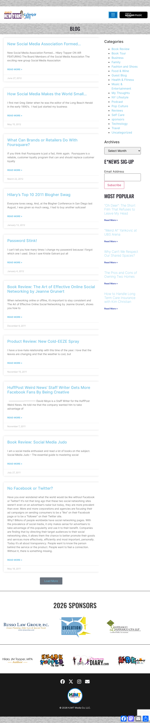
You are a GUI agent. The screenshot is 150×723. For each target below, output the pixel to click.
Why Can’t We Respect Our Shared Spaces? (121, 254)
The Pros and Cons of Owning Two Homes (120, 275)
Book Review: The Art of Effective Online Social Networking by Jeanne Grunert (51, 289)
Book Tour (119, 53)
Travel (116, 128)
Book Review (121, 49)
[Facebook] (62, 681)
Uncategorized (122, 132)
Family (116, 62)
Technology (120, 123)
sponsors (118, 119)
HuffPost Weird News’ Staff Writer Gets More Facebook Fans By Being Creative (48, 389)
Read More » (14, 69)
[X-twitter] (71, 681)
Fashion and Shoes (125, 66)
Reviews (117, 110)
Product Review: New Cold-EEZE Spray (43, 341)
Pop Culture (120, 106)
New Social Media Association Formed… (44, 44)
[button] (51, 581)
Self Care (118, 115)
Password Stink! (22, 240)
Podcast (117, 101)
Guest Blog (119, 75)
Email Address (114, 171)
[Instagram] (79, 681)
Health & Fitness (123, 80)
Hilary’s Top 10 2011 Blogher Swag (38, 194)
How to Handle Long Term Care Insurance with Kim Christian (119, 298)
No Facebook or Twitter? (30, 488)
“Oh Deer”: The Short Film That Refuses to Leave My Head (119, 209)
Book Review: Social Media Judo (37, 442)
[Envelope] (87, 681)
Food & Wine (120, 71)
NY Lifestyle (120, 97)
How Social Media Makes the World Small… (47, 94)
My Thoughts (121, 93)
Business (117, 58)
